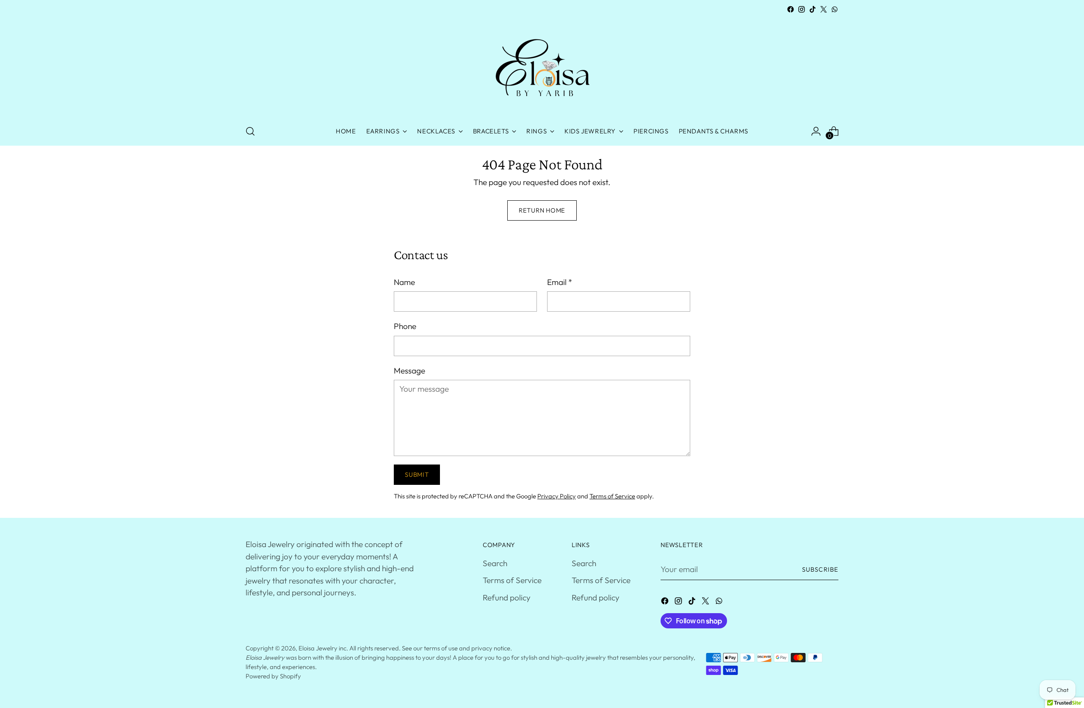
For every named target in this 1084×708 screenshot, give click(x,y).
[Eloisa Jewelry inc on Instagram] (801, 9)
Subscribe (820, 569)
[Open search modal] (250, 131)
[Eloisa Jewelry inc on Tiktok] (812, 9)
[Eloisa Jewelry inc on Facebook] (790, 9)
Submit (417, 474)
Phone (405, 326)
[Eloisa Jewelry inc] (542, 66)
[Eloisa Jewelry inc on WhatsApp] (834, 9)
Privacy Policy (556, 496)
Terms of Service (612, 496)
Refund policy (507, 597)
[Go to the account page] (815, 131)
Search (495, 563)
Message (409, 370)
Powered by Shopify (273, 676)
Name (404, 282)
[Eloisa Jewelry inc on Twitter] (823, 9)
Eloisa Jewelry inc (322, 648)
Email (559, 282)
